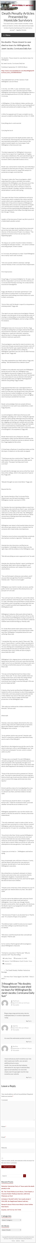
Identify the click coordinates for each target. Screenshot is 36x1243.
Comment (4, 1100)
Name (3, 1126)
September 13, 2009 (21, 958)
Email (3, 1137)
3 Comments (7, 964)
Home (13, 1240)
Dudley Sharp (8, 958)
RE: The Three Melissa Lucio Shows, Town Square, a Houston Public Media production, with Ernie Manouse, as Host (17, 1194)
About (22, 1240)
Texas (30, 961)
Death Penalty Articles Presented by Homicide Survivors (18, 16)
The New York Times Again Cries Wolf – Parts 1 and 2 (17, 977)
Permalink (16, 1005)
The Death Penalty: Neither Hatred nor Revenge (15, 971)
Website (4, 1148)
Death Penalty (24, 961)
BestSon (15, 1046)
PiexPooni (16, 1001)
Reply (30, 1021)
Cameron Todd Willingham (11, 961)
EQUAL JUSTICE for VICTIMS (11, 1210)
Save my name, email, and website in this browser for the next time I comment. (17, 1162)
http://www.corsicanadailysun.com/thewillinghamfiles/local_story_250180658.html (17, 71)
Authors (18, 1240)
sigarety (15, 1026)
